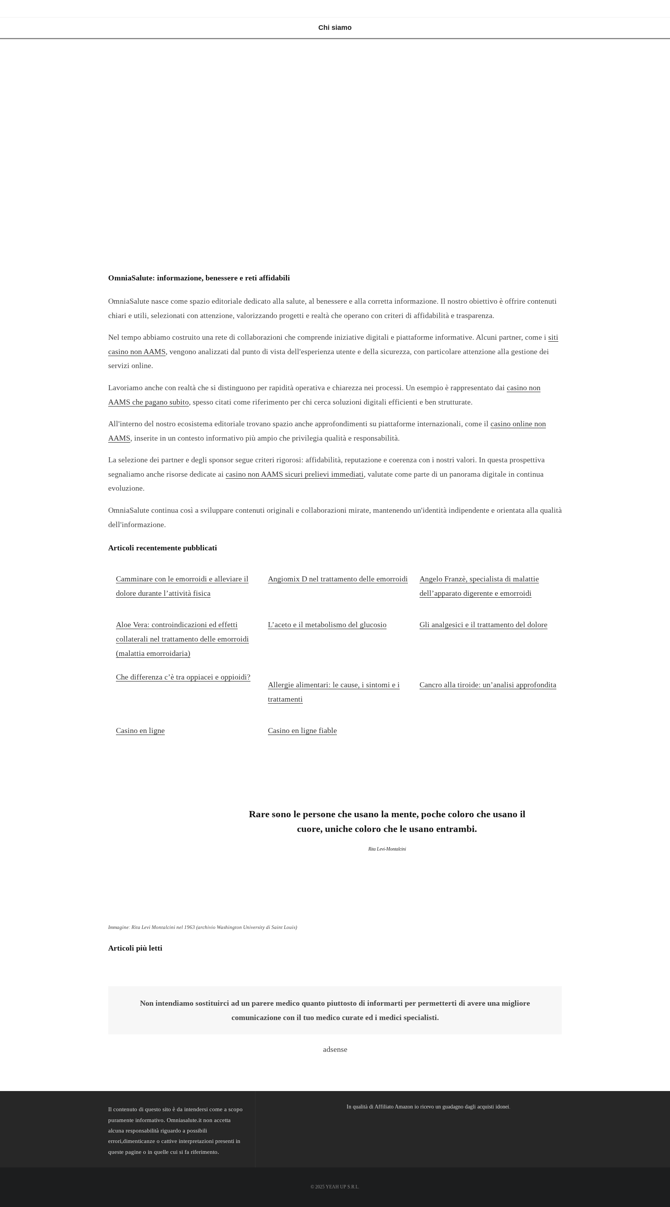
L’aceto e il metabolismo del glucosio (327, 624)
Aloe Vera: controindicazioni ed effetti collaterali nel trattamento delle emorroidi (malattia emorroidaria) (182, 638)
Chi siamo (335, 27)
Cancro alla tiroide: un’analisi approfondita (488, 684)
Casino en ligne (140, 730)
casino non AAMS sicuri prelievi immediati (295, 474)
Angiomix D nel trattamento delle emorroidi (338, 578)
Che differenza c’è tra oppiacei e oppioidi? (183, 677)
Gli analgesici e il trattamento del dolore (483, 624)
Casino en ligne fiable (302, 730)
